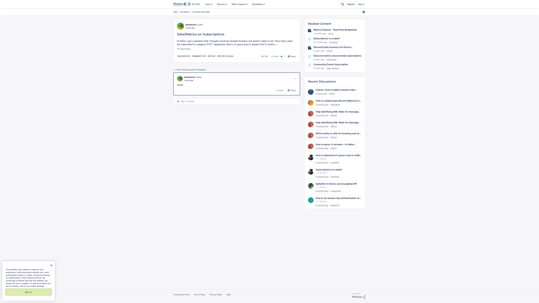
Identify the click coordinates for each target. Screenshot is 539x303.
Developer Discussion (201, 12)
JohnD (329, 51)
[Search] (342, 4)
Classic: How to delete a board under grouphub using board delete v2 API (335, 89)
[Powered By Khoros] (359, 296)
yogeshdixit (335, 191)
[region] (28, 281)
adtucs (333, 115)
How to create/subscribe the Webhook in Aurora (338, 100)
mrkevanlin (331, 59)
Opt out (28, 292)
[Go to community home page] (186, 4)
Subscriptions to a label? (326, 38)
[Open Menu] (364, 12)
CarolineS (333, 42)
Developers (184, 12)
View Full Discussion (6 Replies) (191, 69)
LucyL (331, 33)
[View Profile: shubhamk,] (311, 103)
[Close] (51, 265)
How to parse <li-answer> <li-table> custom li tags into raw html (335, 144)
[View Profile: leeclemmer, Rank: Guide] (180, 26)
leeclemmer (191, 24)
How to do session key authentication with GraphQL (339, 198)
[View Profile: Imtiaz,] (311, 92)
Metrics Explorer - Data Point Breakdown (335, 29)
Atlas (175, 12)
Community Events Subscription (330, 64)
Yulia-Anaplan (332, 68)
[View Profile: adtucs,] (311, 114)
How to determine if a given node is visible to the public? (338, 155)
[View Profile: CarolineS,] (311, 157)
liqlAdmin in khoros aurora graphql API (336, 183)
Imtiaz (332, 93)
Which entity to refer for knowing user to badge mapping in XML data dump (337, 133)
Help (228, 294)
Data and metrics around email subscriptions (337, 55)
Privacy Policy (215, 294)
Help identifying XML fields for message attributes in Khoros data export (337, 111)
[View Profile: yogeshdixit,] (311, 186)
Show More (185, 49)
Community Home (181, 294)
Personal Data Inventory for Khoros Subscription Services (332, 47)
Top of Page (199, 294)
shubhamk (335, 104)
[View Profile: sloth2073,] (311, 200)
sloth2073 (335, 205)
